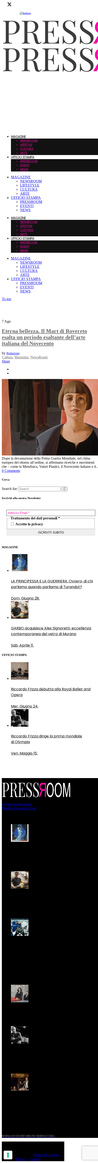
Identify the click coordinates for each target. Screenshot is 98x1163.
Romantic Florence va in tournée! (41, 1011)
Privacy (21, 1159)
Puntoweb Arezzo (46, 1155)
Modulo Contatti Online (19, 808)
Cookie (35, 1159)
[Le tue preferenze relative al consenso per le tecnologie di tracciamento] (8, 1155)
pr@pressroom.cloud (17, 804)
